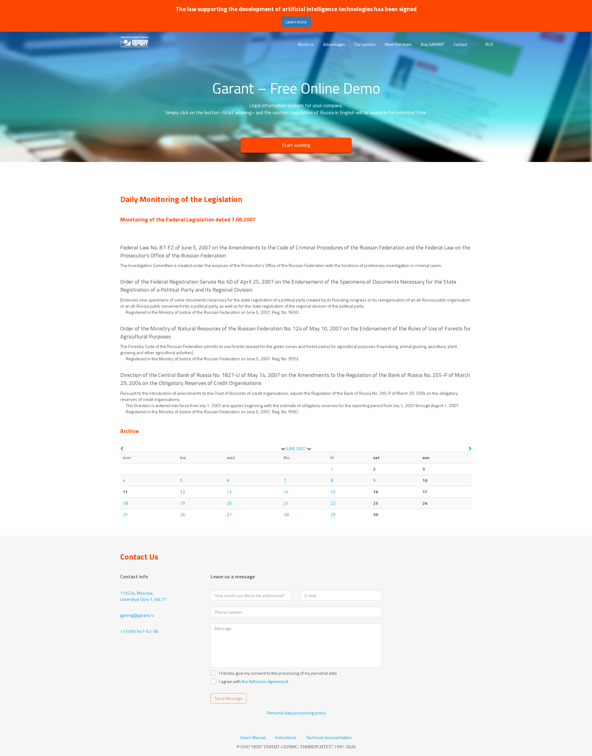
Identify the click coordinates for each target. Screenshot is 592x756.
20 (229, 503)
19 (182, 503)
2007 (301, 448)
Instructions (286, 737)
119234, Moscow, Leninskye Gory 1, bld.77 (143, 596)
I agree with (230, 681)
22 (333, 503)
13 (229, 491)
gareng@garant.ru (137, 615)
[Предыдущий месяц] (121, 448)
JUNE (290, 448)
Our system (365, 44)
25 (125, 514)
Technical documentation (329, 737)
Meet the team (398, 44)
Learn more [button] (296, 21)
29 (333, 514)
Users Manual (252, 737)
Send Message (228, 698)
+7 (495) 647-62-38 (139, 631)
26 (182, 514)
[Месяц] (283, 449)
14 (286, 491)
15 (333, 491)
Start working (296, 145)
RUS (489, 44)
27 (229, 514)
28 (286, 514)
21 (286, 503)
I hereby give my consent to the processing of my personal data (278, 673)
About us (306, 44)
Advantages (334, 44)
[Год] (309, 449)
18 (125, 503)
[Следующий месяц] (470, 448)
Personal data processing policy (296, 713)
